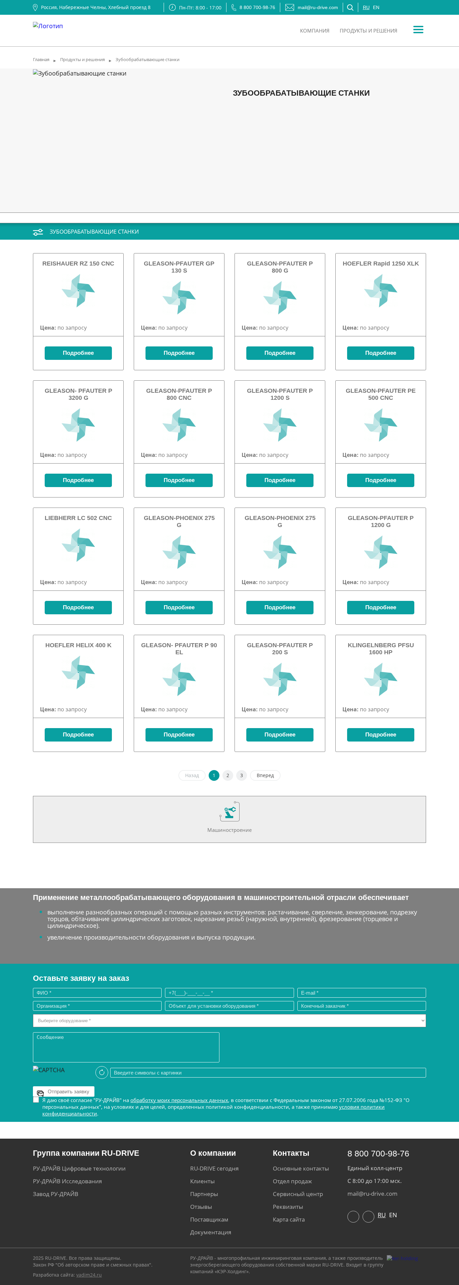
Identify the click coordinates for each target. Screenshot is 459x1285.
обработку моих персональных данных (179, 1100)
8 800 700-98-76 (257, 7)
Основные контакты (301, 1168)
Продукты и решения (369, 30)
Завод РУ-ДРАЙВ (55, 1194)
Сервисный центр (298, 1194)
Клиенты (202, 1181)
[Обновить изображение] (101, 1072)
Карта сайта (289, 1219)
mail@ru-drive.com (318, 7)
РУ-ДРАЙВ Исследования (67, 1181)
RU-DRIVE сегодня (214, 1168)
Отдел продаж (292, 1181)
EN (376, 7)
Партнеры (204, 1194)
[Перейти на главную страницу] (48, 24)
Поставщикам (209, 1219)
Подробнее (78, 353)
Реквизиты (288, 1206)
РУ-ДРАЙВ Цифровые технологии (79, 1168)
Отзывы (201, 1206)
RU (366, 7)
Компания (315, 30)
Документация (210, 1232)
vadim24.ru (89, 1275)
